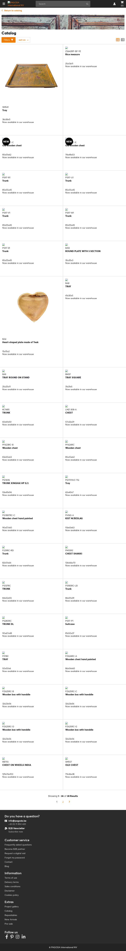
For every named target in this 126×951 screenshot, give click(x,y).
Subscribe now (15, 831)
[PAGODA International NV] (17, 4)
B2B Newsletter (16, 828)
